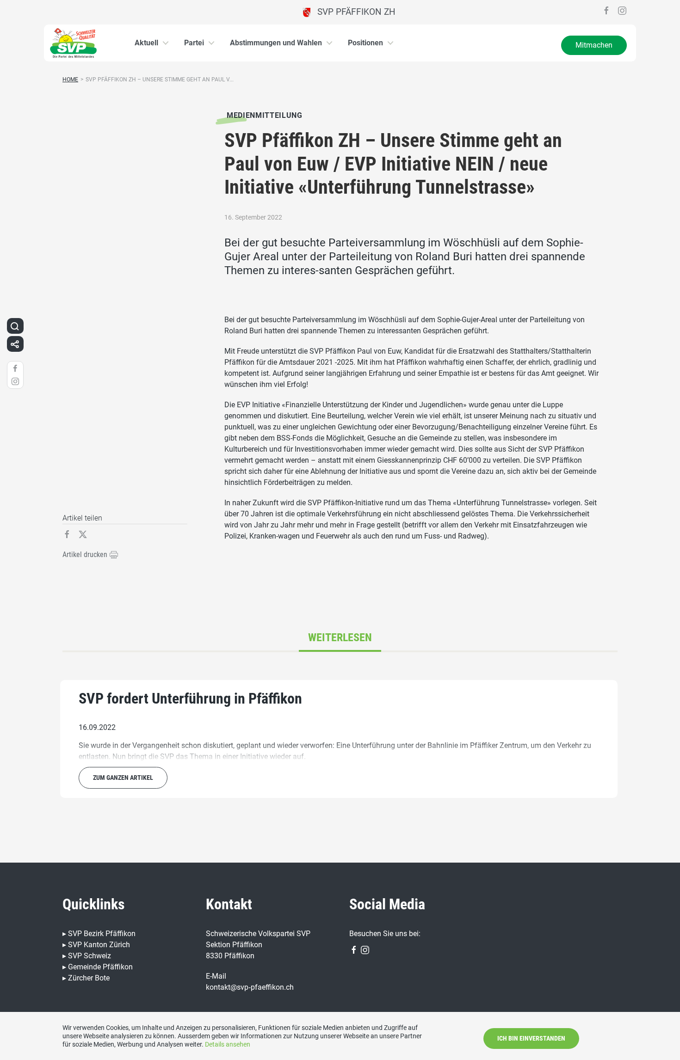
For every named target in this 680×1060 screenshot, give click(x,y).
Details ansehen (227, 1044)
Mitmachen (593, 45)
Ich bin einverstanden (531, 1038)
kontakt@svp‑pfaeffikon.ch (250, 987)
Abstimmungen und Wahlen (276, 42)
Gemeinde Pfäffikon (100, 966)
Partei (194, 42)
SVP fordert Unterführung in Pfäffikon (190, 698)
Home (70, 79)
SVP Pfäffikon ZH (353, 11)
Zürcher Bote (89, 978)
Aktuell (146, 42)
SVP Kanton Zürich (99, 944)
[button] (15, 326)
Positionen (365, 42)
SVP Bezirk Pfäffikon (102, 933)
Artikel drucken (85, 554)
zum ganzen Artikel (123, 777)
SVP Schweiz (89, 955)
